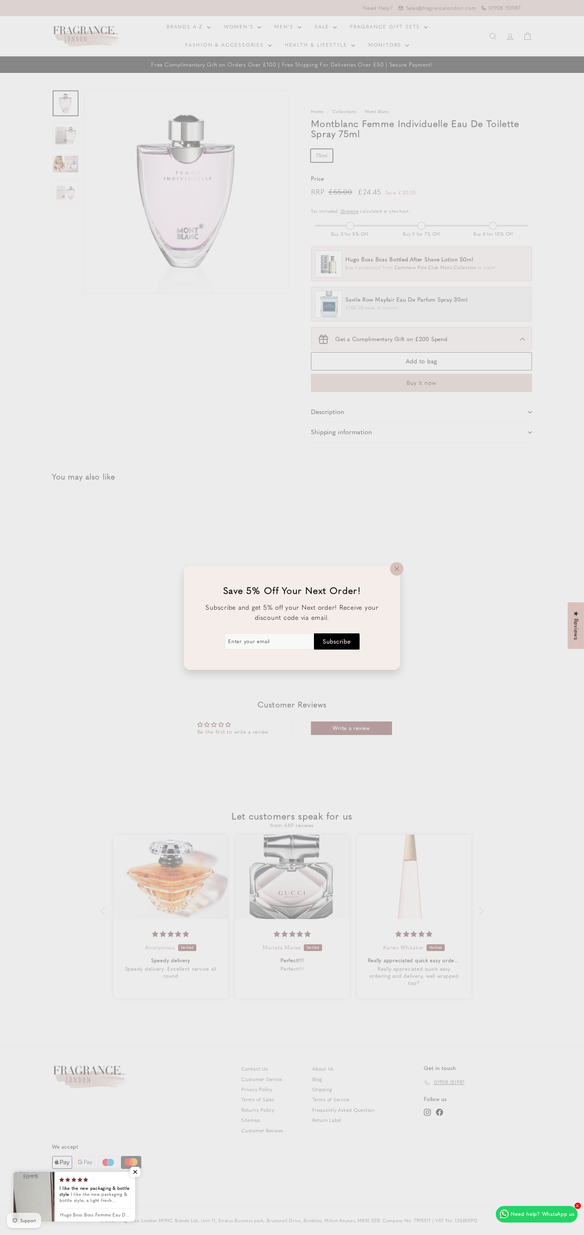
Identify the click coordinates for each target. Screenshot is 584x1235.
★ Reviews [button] (576, 625)
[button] (135, 1172)
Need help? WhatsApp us (543, 1214)
